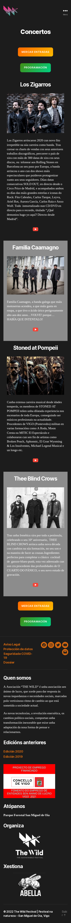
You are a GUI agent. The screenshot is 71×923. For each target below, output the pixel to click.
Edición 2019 (13, 756)
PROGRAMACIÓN (35, 67)
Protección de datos (18, 649)
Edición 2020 (13, 751)
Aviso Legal (11, 644)
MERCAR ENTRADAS (35, 52)
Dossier (9, 662)
